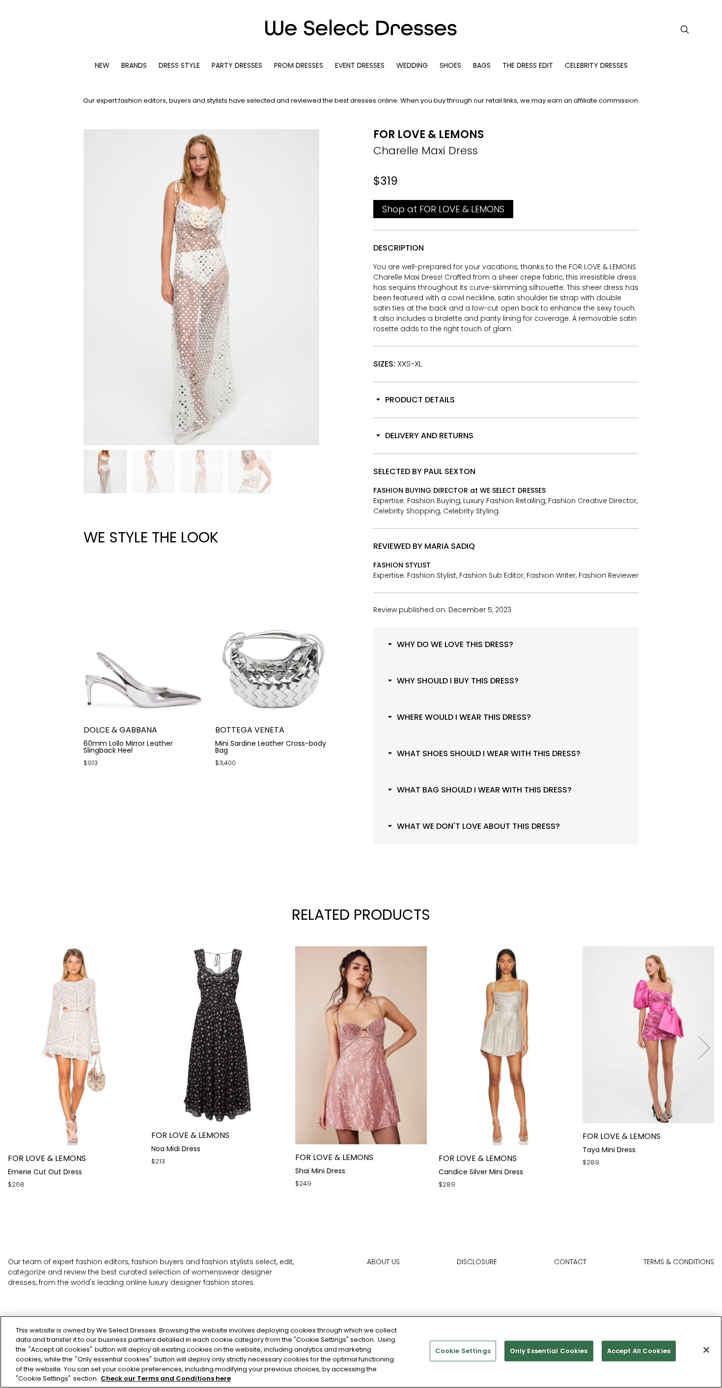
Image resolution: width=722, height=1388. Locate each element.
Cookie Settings (463, 1351)
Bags (482, 65)
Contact (570, 1262)
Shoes (450, 65)
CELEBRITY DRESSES (596, 65)
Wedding (412, 65)
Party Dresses (237, 65)
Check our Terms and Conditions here (166, 1378)
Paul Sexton (449, 471)
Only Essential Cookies (549, 1351)
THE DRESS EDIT (527, 65)
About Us (383, 1262)
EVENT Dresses (360, 65)
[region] (361, 1352)
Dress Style (179, 65)
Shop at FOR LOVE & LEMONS (443, 209)
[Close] (706, 1350)
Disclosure (477, 1262)
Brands (134, 65)
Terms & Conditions (678, 1262)
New (102, 65)
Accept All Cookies (638, 1351)
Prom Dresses (298, 65)
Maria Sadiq (449, 546)
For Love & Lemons (428, 134)
